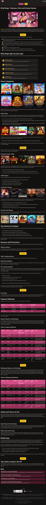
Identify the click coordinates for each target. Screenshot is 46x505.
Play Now (23, 147)
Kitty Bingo (2, 29)
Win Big (23, 365)
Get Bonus (23, 253)
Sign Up (23, 34)
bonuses (13, 244)
